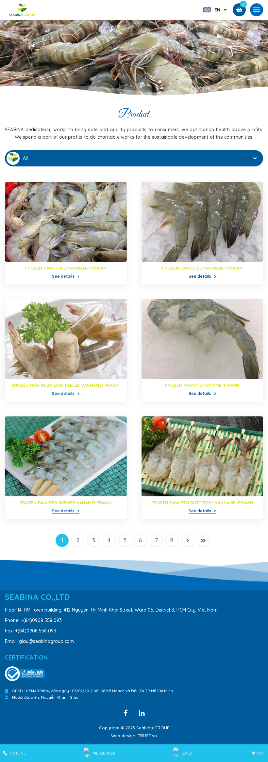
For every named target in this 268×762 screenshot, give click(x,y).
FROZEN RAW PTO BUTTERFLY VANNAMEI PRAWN (202, 502)
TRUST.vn (147, 735)
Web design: (123, 735)
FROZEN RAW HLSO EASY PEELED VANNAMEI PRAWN (66, 385)
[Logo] (22, 9)
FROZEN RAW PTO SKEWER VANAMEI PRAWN (66, 502)
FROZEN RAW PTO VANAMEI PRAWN (202, 385)
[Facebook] (125, 712)
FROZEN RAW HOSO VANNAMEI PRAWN (66, 268)
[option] (134, 59)
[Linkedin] (142, 713)
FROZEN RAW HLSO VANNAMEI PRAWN (202, 268)
